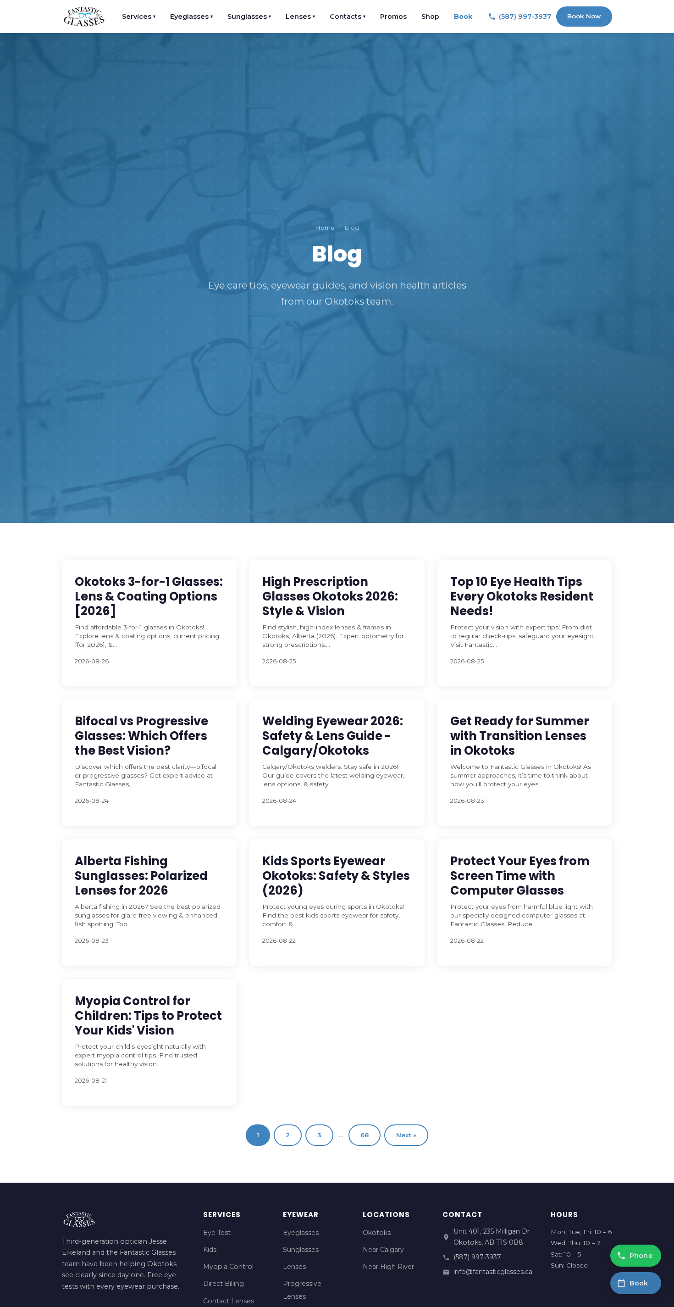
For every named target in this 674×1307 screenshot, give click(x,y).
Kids (209, 1250)
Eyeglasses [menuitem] (191, 16)
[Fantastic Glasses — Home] (84, 16)
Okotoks (377, 1233)
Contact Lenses (228, 1301)
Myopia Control (228, 1267)
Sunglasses (301, 1250)
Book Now (584, 16)
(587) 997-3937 (477, 1257)
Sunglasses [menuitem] (249, 16)
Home (325, 227)
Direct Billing (223, 1283)
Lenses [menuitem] (300, 16)
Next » (406, 1135)
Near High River (388, 1267)
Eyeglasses (301, 1233)
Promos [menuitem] (393, 16)
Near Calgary (383, 1250)
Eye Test (217, 1233)
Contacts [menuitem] (347, 16)
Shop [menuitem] (430, 16)
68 (364, 1135)
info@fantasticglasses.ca (492, 1272)
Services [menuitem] (138, 16)
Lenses (294, 1267)
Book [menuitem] (463, 16)
